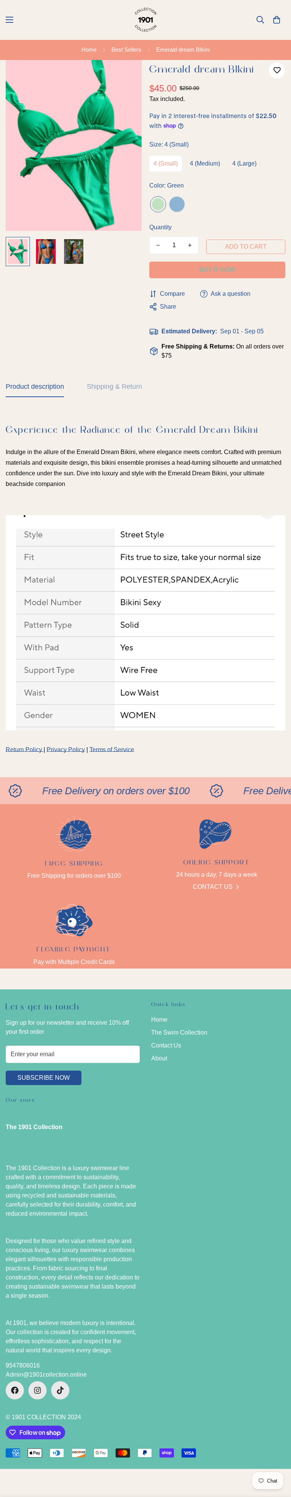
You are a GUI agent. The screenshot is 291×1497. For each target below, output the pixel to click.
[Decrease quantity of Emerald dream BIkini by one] (158, 245)
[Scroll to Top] (276, 1455)
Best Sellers (126, 49)
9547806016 (23, 1365)
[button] (276, 19)
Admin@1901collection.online (46, 1374)
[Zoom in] (125, 76)
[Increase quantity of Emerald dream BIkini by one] (189, 245)
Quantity (160, 227)
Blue (177, 204)
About (159, 1058)
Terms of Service (111, 749)
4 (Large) (244, 163)
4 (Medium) (205, 163)
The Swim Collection (179, 1032)
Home (89, 49)
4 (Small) (165, 163)
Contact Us (213, 887)
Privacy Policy (66, 749)
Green (158, 204)
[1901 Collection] (146, 20)
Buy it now (217, 270)
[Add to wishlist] (276, 70)
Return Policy (25, 749)
